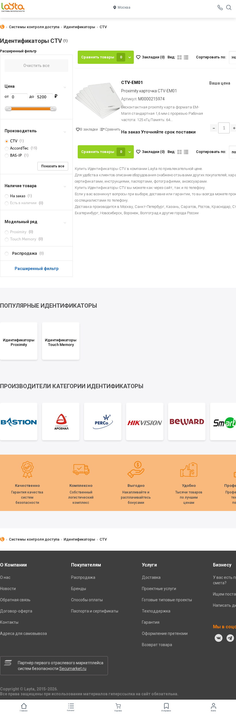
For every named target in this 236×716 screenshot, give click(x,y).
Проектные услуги (159, 588)
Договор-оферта (16, 611)
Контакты (9, 622)
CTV (13, 141)
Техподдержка (156, 611)
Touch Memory (23, 239)
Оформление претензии (165, 633)
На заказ (17, 196)
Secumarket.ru (72, 668)
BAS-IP (16, 155)
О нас (5, 577)
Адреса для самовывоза (23, 633)
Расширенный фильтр (36, 268)
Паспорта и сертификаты (94, 611)
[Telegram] (230, 638)
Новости (8, 588)
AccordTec (19, 148)
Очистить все (36, 65)
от (7, 96)
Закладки (153, 57)
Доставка (151, 577)
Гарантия (150, 622)
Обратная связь (15, 600)
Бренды (78, 588)
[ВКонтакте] (218, 638)
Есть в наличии (23, 203)
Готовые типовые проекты (167, 600)
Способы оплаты (87, 600)
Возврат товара (157, 644)
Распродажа (83, 577)
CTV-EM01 (132, 82)
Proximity (18, 232)
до (32, 96)
